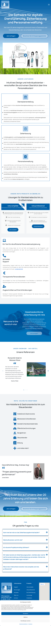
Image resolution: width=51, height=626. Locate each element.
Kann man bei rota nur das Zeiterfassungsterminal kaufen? (21, 532)
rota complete (13, 229)
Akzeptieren (25, 613)
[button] (25, 55)
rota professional (38, 226)
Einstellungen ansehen (25, 620)
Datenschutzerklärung (23, 624)
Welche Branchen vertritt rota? (13, 540)
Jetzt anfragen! (11, 36)
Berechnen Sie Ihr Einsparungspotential (34, 36)
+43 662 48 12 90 (19, 269)
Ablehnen (26, 617)
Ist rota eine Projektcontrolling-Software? (16, 547)
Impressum (30, 624)
